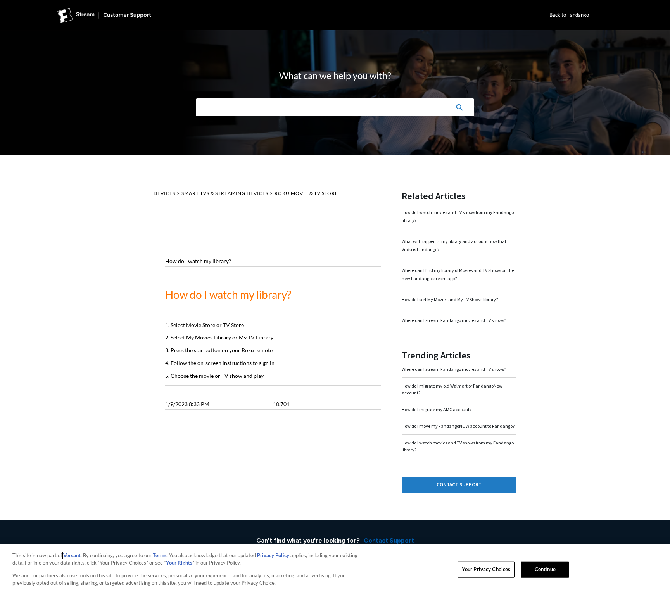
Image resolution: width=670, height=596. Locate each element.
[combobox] (320, 107)
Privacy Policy (273, 555)
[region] (335, 570)
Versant (72, 555)
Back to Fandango (569, 15)
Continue (545, 569)
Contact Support (459, 484)
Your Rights (179, 563)
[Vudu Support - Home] (104, 15)
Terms (160, 555)
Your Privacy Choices (486, 569)
